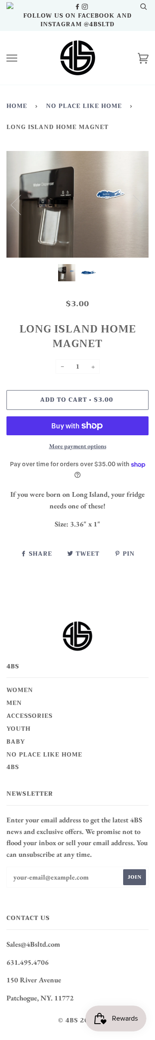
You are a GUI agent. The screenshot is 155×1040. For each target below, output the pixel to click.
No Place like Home (44, 755)
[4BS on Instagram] (85, 7)
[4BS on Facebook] (78, 7)
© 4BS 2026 (77, 1020)
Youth (18, 729)
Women (19, 690)
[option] (77, 204)
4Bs (12, 767)
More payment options (77, 446)
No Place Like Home (84, 106)
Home (16, 106)
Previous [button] (21, 204)
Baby (15, 742)
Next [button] (133, 204)
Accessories (29, 716)
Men (14, 703)
